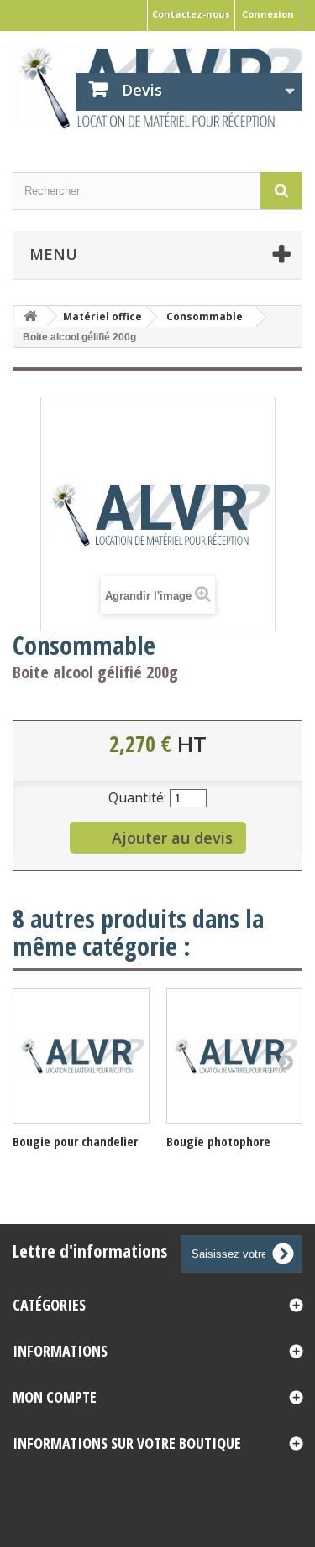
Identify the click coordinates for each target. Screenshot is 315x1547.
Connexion (268, 14)
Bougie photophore (218, 1141)
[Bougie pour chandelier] (81, 1056)
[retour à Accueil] (30, 316)
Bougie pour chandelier (75, 1141)
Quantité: (137, 797)
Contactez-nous (191, 14)
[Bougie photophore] (234, 1056)
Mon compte (55, 1397)
